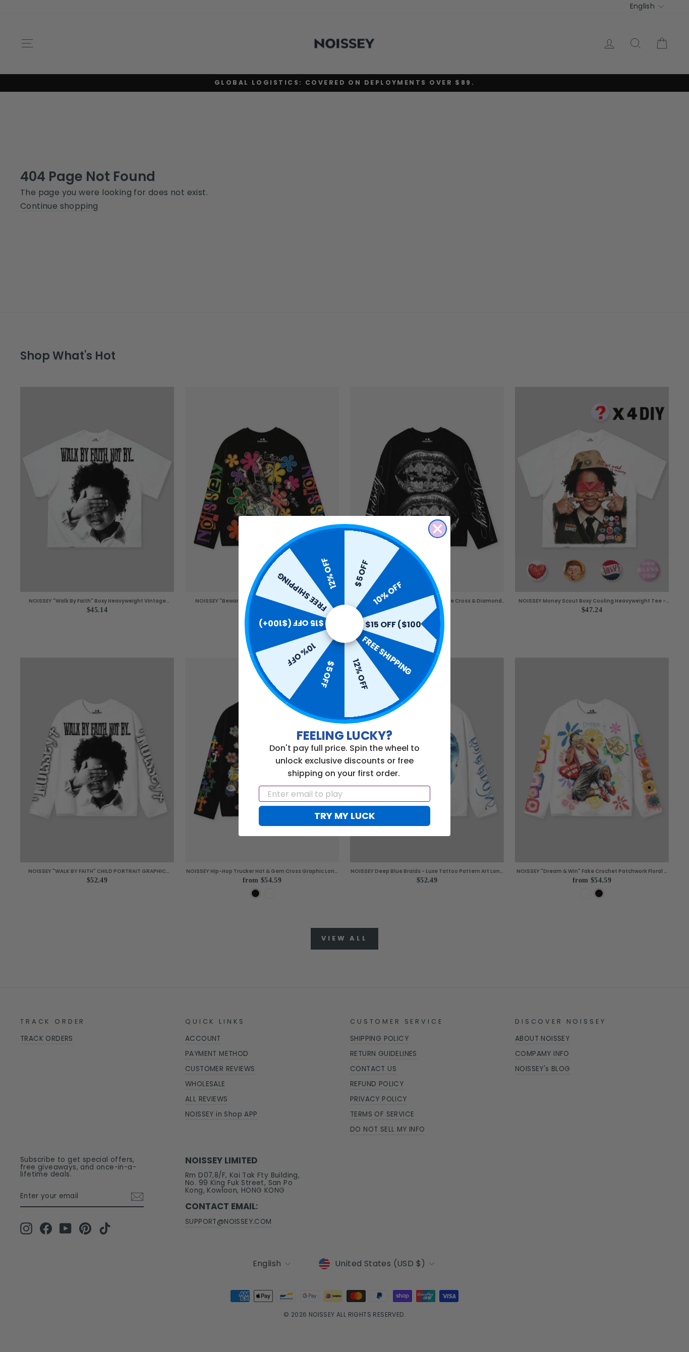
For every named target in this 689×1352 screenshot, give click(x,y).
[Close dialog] (437, 529)
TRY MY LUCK (344, 815)
